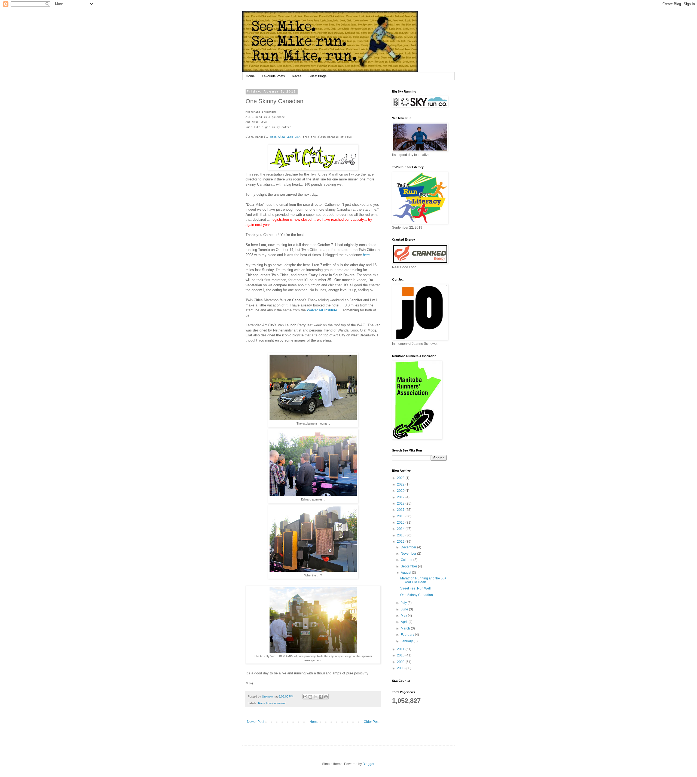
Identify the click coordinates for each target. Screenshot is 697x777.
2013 (401, 535)
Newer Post (255, 722)
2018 (401, 503)
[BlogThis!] (310, 696)
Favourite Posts (273, 76)
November (409, 553)
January (407, 641)
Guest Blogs (317, 76)
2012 (401, 541)
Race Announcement (272, 703)
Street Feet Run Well (415, 588)
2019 (401, 497)
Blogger (368, 764)
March (406, 628)
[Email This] (305, 696)
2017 (401, 510)
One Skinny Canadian (416, 595)
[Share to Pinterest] (326, 696)
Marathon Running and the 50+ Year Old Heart (423, 580)
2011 (401, 649)
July (404, 603)
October (407, 560)
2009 (401, 662)
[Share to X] (315, 696)
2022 (401, 484)
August (406, 573)
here (366, 255)
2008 (401, 668)
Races (296, 76)
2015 (401, 522)
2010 (401, 655)
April (404, 622)
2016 (401, 516)
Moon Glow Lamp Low (284, 137)
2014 (401, 529)
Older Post (371, 722)
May (404, 616)
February (408, 635)
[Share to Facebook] (320, 696)
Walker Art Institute (322, 310)
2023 (401, 478)
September (409, 566)
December (409, 547)
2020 (401, 491)
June (405, 609)
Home (250, 76)
